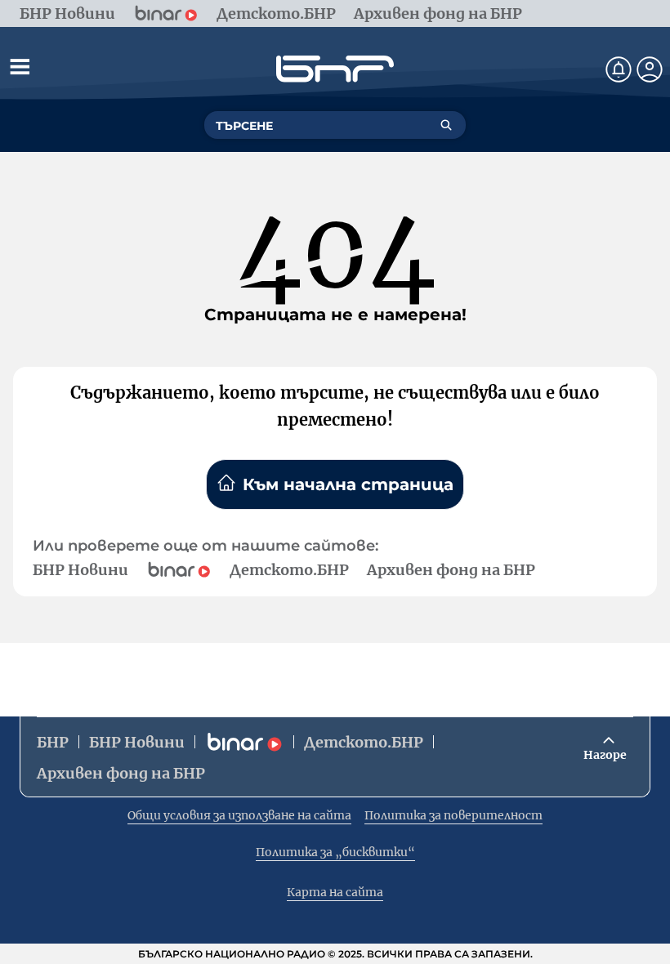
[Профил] (649, 69)
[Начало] (335, 69)
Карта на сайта (335, 892)
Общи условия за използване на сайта (239, 815)
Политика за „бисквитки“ (335, 852)
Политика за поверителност (453, 815)
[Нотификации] (618, 69)
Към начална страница (348, 484)
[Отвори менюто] (19, 66)
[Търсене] (446, 125)
